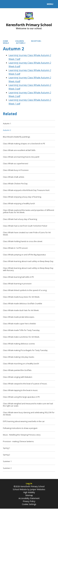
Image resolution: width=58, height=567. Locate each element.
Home (5, 41)
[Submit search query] (34, 3)
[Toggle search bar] (5, 4)
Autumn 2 (20, 43)
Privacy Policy (29, 501)
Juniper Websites (37, 489)
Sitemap (29, 495)
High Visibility (29, 492)
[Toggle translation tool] (12, 4)
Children (19, 41)
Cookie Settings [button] (29, 504)
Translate (23, 4)
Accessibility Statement (29, 498)
